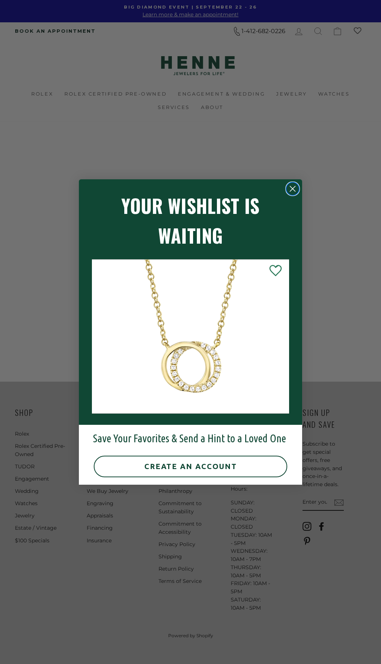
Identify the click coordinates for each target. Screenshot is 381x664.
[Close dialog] (292, 188)
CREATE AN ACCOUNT (190, 466)
